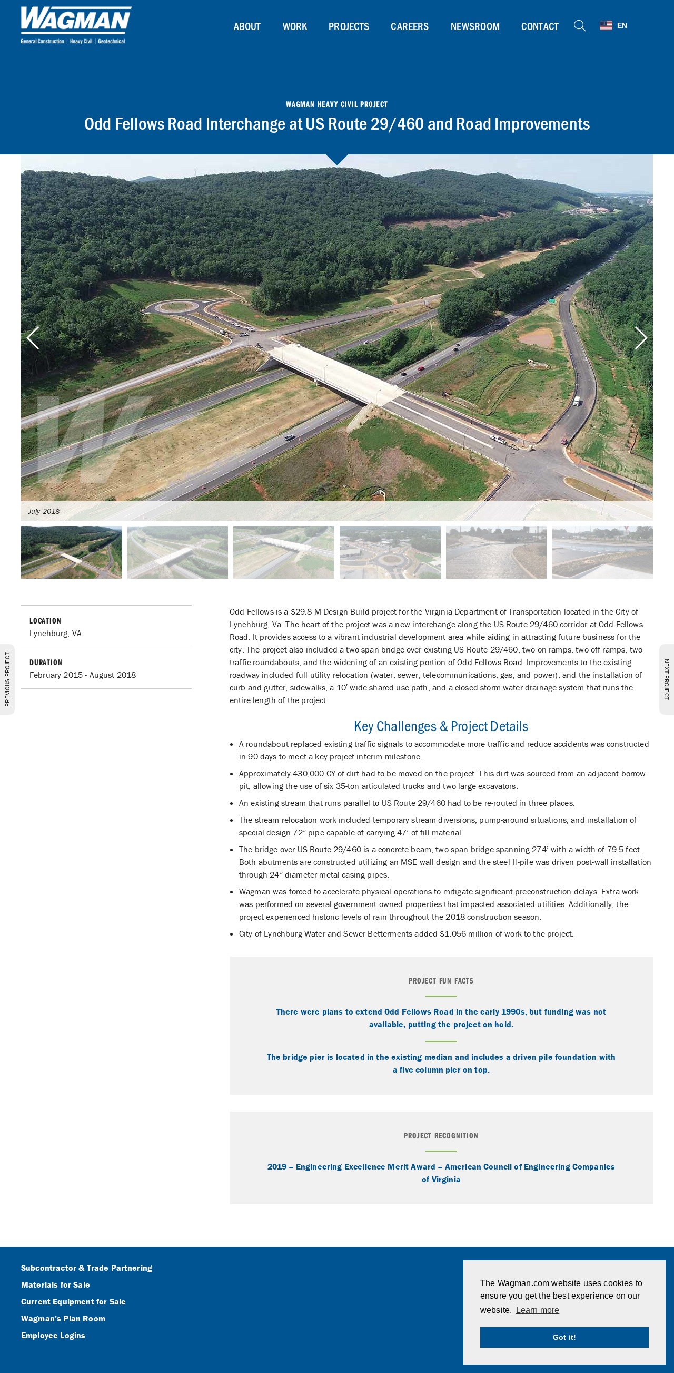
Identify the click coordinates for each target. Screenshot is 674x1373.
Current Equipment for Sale (73, 1302)
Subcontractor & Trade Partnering (86, 1268)
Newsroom (475, 26)
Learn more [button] (538, 1310)
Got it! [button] (564, 1337)
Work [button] (295, 26)
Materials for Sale (55, 1285)
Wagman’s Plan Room (63, 1318)
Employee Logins (53, 1335)
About (247, 26)
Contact (540, 26)
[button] (640, 337)
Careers (410, 26)
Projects (349, 26)
